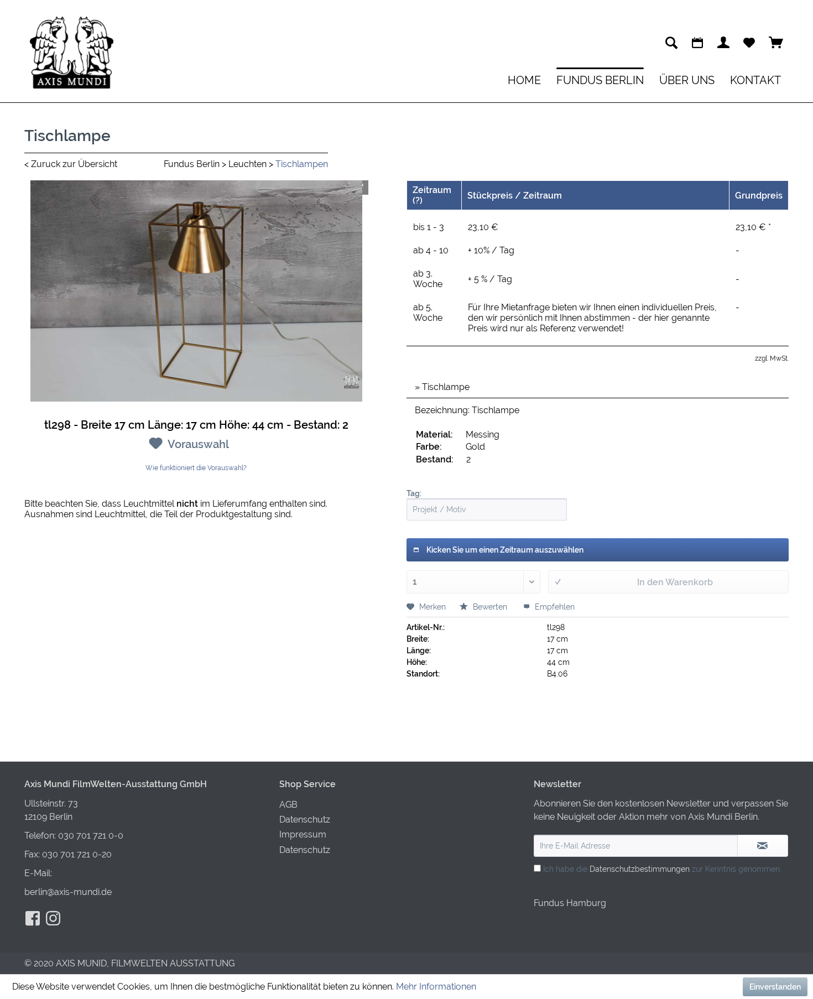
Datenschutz (304, 819)
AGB (288, 804)
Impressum (302, 834)
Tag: (413, 493)
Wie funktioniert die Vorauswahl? (196, 468)
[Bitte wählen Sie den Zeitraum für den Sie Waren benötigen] (697, 42)
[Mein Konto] (723, 42)
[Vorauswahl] (749, 42)
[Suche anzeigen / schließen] (671, 42)
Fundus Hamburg (570, 903)
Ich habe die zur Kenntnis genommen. (662, 869)
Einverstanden (775, 986)
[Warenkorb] (776, 42)
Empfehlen (554, 606)
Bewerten (490, 606)
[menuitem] (671, 42)
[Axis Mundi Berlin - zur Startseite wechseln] (71, 53)
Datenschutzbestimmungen (640, 869)
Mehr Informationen (436, 986)
